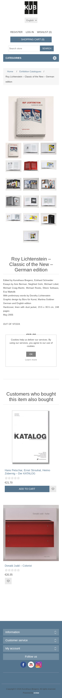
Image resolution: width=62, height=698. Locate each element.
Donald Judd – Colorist (18, 565)
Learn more (31, 359)
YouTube (31, 665)
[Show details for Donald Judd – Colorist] (31, 533)
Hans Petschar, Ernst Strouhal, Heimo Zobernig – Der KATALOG (27, 472)
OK (31, 354)
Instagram (39, 665)
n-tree (36, 693)
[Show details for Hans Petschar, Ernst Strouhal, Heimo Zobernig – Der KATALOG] (31, 437)
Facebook (23, 665)
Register (16, 32)
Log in (30, 32)
